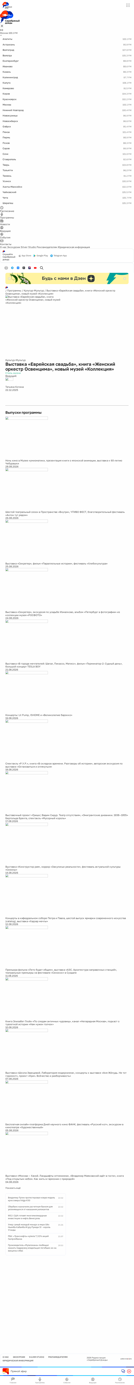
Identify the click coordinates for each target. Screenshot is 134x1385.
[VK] (18, 268)
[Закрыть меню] (2, 26)
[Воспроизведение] (129, 1371)
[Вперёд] (124, 278)
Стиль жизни (13, 372)
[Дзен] (24, 268)
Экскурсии (13, 247)
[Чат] (123, 1371)
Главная (13, 1383)
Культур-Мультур (34, 290)
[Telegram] (12, 268)
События (66, 1383)
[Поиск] (42, 268)
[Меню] (128, 5)
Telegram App (60, 255)
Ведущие (92, 1383)
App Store (26, 255)
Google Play (42, 255)
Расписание (120, 1383)
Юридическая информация (74, 247)
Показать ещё (13, 1188)
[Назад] (9, 278)
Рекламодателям (47, 247)
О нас (3, 247)
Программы (14, 290)
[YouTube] (35, 268)
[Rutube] (29, 268)
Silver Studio (28, 247)
